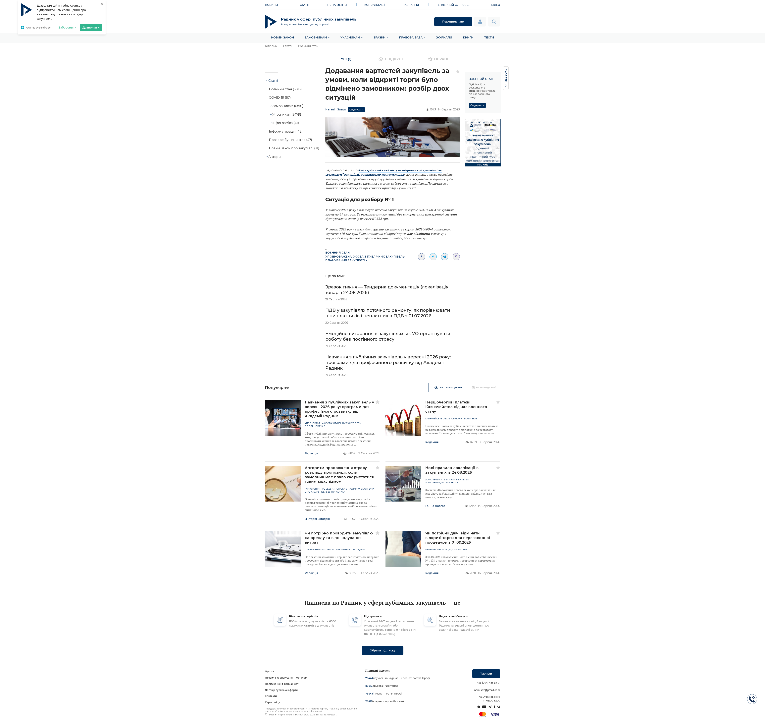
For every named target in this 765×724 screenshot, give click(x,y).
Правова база (411, 37)
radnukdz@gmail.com (487, 690)
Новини (271, 4)
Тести (489, 37)
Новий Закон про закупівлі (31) (294, 148)
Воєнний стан (308, 46)
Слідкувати (356, 109)
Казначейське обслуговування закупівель (451, 419)
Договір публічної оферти (281, 690)
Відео (495, 4)
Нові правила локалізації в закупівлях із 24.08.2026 (452, 470)
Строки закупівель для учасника (325, 492)
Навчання (410, 4)
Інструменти (337, 4)
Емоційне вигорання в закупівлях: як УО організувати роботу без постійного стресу (387, 336)
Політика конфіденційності (282, 683)
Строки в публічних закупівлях (355, 489)
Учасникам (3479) (286, 114)
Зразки (379, 37)
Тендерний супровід (452, 4)
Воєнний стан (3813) (285, 89)
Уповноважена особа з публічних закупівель (365, 256)
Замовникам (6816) (287, 106)
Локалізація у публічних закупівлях (447, 480)
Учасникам (350, 37)
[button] (472, 122)
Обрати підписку (382, 650)
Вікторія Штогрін (317, 519)
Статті (304, 4)
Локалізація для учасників (441, 483)
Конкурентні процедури (319, 489)
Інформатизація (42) (285, 131)
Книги (468, 37)
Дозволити (91, 27)
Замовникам (316, 37)
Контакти (271, 695)
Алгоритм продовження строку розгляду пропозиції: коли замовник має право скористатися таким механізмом (339, 475)
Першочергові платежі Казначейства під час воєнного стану (456, 407)
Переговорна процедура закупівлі (446, 550)
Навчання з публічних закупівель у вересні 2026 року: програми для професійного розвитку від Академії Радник (388, 362)
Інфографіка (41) (285, 123)
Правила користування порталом (286, 677)
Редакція (311, 453)
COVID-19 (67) (280, 97)
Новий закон (282, 37)
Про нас (270, 671)
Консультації (374, 4)
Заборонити (67, 27)
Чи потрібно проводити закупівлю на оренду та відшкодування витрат (339, 538)
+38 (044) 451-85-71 (488, 682)
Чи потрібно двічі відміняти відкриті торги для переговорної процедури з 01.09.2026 (457, 538)
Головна (271, 46)
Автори (274, 157)
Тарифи (486, 673)
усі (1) (346, 59)
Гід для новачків (315, 426)
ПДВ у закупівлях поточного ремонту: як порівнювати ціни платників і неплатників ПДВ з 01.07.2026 (387, 313)
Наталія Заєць (335, 109)
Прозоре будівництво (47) (290, 140)
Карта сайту (272, 702)
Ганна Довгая (435, 506)
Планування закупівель (346, 260)
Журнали (444, 37)
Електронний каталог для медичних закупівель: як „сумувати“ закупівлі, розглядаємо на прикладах (383, 172)
